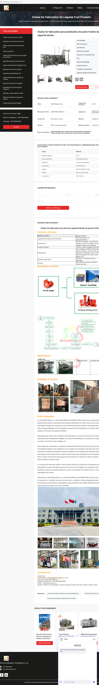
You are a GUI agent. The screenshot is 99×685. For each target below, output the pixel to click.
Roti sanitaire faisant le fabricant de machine (62, 598)
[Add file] (60, 682)
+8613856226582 (15, 121)
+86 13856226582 (23, 117)
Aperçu (21, 21)
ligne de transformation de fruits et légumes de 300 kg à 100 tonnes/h (44, 636)
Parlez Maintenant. (82, 87)
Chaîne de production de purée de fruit (13, 46)
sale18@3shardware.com (50, 583)
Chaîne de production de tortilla (12, 37)
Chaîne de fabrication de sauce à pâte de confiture (15, 56)
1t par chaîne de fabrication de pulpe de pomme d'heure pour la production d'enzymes (66, 636)
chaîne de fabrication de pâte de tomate (13, 78)
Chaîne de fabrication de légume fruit (36, 21)
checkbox (39, 155)
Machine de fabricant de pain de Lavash (13, 98)
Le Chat (16, 127)
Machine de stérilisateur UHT (12, 73)
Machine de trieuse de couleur (12, 69)
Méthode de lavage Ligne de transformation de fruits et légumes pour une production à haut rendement (89, 636)
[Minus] (94, 639)
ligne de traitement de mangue (12, 83)
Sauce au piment (8, 51)
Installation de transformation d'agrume (12, 88)
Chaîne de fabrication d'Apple (12, 103)
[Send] (94, 682)
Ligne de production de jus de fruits (14, 61)
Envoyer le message (53, 208)
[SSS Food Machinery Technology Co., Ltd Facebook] (77, 79)
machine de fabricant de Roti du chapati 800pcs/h (63, 593)
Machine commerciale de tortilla (13, 93)
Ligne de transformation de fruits (13, 41)
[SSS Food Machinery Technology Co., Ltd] (6, 8)
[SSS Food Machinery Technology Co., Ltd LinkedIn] (81, 79)
